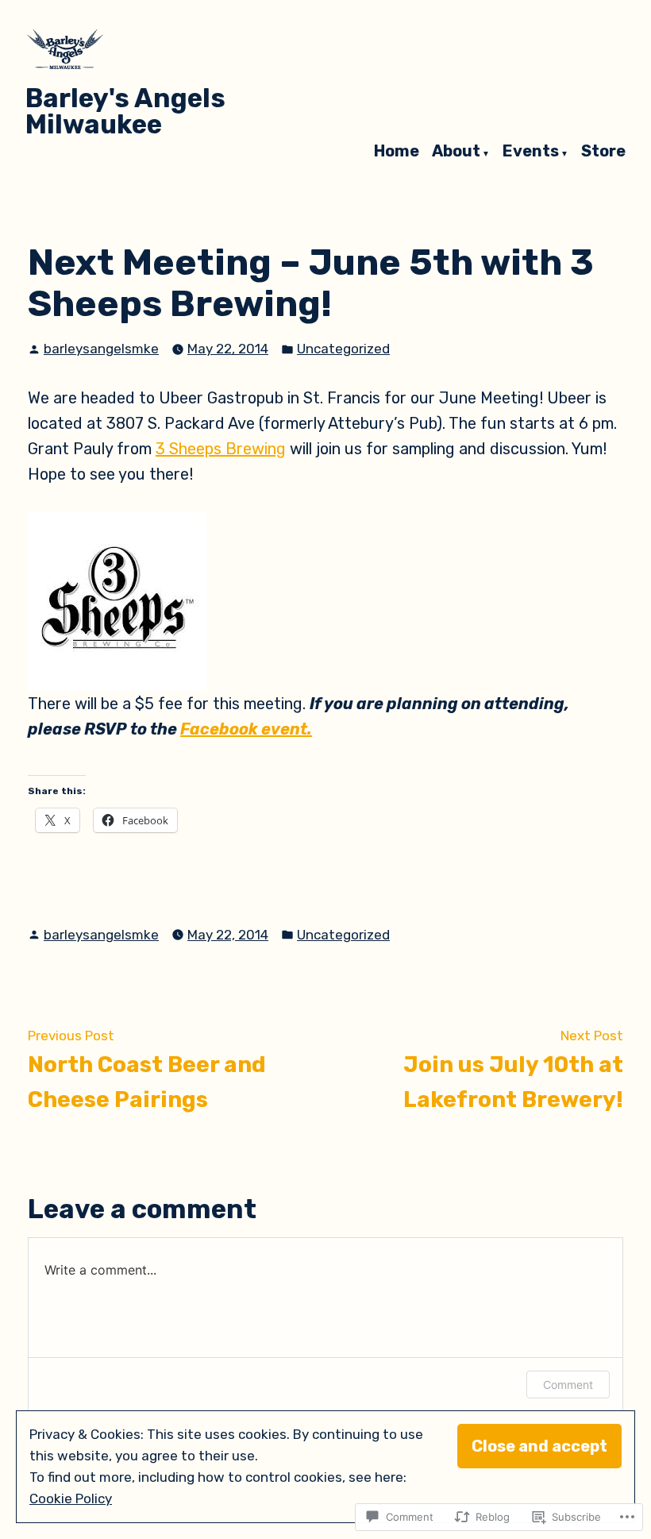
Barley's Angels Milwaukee (125, 111)
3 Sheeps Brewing (221, 448)
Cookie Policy (70, 1498)
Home (396, 152)
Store (603, 152)
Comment (568, 1384)
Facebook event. (246, 729)
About (456, 152)
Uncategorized (343, 349)
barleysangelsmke (101, 349)
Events (531, 152)
